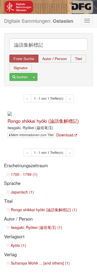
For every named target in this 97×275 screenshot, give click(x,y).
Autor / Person (54, 59)
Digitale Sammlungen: (38, 20)
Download (64, 135)
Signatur (20, 68)
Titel (78, 59)
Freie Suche (23, 59)
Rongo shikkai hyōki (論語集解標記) (43, 121)
